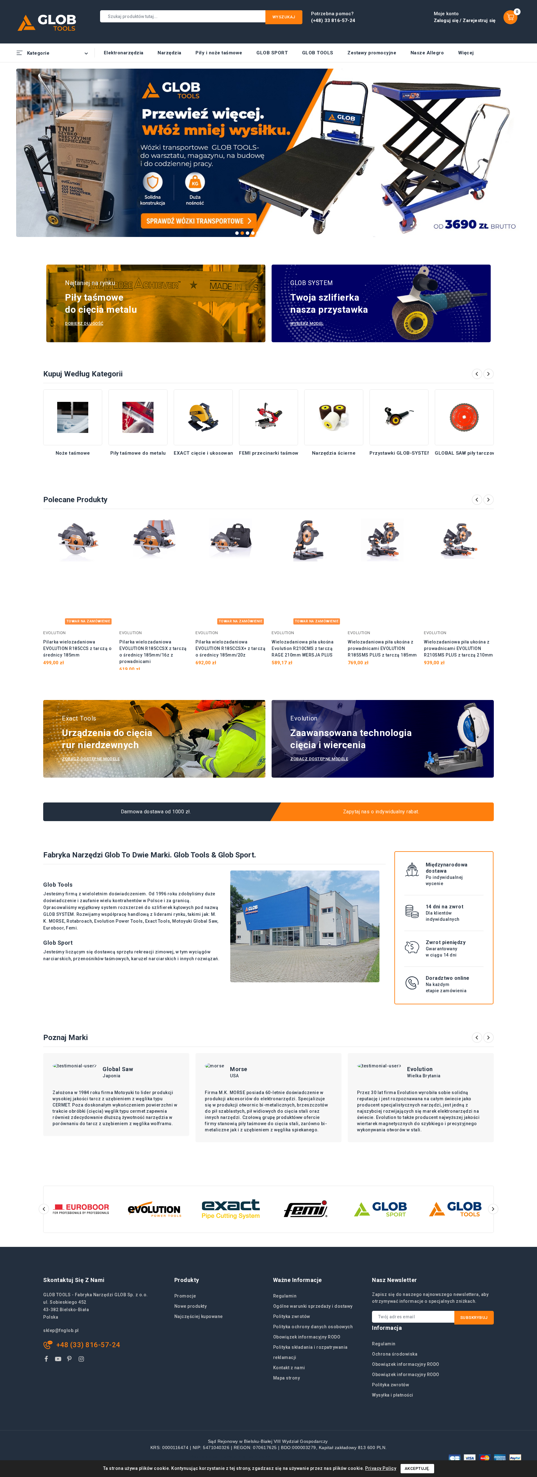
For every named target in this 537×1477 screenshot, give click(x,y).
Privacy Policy (380, 1468)
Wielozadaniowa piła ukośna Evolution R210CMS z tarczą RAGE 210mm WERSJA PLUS (302, 648)
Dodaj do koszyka (104, 526)
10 (284, 233)
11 (289, 233)
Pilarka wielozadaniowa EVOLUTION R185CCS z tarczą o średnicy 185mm (77, 648)
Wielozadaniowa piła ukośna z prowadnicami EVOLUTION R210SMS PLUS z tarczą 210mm (458, 648)
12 (295, 233)
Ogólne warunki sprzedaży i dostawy (313, 1306)
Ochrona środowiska (394, 1354)
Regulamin (285, 1295)
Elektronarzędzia (124, 53)
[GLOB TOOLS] (455, 1209)
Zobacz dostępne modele (91, 759)
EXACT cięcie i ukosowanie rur (210, 453)
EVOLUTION (54, 632)
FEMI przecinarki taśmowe (270, 453)
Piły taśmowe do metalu (138, 453)
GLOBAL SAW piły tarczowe (467, 453)
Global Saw (118, 1069)
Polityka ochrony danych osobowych (313, 1326)
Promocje (185, 1295)
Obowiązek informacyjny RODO (307, 1336)
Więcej (466, 53)
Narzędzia (169, 53)
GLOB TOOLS (317, 53)
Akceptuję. (417, 1468)
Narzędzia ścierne (334, 453)
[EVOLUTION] (156, 1209)
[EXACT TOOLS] (231, 1209)
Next (518, 150)
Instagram (82, 1360)
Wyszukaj (284, 17)
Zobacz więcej (73, 461)
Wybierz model (307, 323)
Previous (19, 150)
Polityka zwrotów (291, 1316)
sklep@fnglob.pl (61, 1330)
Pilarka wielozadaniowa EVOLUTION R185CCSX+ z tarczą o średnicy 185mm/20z (230, 648)
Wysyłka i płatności (392, 1395)
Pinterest (70, 1360)
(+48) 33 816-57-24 (333, 20)
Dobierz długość (84, 323)
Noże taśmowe (73, 453)
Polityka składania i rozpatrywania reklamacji (310, 1352)
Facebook (47, 1360)
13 (300, 233)
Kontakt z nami (289, 1367)
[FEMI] (305, 1209)
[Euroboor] (81, 1209)
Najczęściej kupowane (198, 1316)
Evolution (420, 1069)
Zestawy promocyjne (371, 53)
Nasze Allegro (427, 53)
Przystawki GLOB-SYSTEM (400, 453)
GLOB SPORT (272, 53)
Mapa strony (286, 1377)
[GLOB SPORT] (380, 1209)
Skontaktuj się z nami (74, 1280)
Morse (238, 1069)
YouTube (58, 1360)
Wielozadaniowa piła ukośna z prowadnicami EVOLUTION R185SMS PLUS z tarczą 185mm (382, 648)
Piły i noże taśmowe (218, 53)
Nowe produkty (190, 1306)
